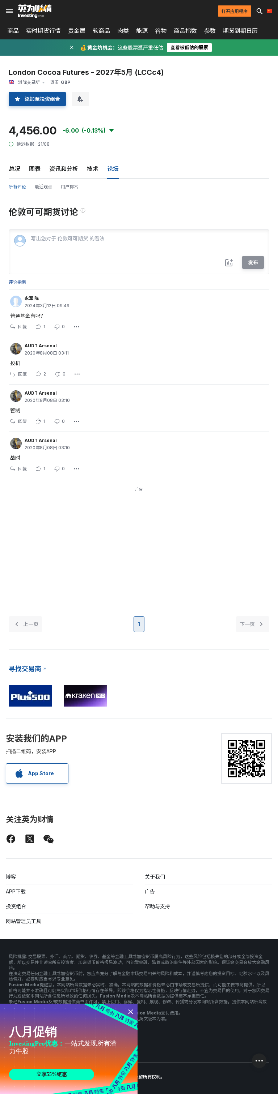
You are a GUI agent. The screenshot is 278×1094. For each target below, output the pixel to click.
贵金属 (76, 31)
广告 (150, 891)
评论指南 (17, 282)
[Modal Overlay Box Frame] (69, 1049)
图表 (35, 168)
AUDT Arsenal (41, 345)
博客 (11, 877)
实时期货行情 (43, 31)
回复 (22, 326)
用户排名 (69, 186)
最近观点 (43, 186)
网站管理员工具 (23, 921)
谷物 (161, 31)
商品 (13, 31)
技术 (92, 168)
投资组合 (16, 906)
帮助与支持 (157, 906)
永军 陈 (32, 298)
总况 (14, 168)
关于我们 (155, 877)
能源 (142, 31)
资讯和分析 (63, 168)
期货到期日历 (240, 31)
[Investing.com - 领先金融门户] (34, 11)
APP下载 (16, 891)
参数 (210, 31)
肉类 (123, 31)
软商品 (101, 31)
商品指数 (185, 31)
